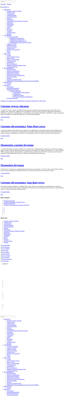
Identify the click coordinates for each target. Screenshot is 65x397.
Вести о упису (11, 58)
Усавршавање (17, 94)
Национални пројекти (13, 72)
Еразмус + (6, 295)
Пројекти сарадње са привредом (15, 75)
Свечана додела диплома (15, 106)
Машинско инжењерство (17, 38)
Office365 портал (11, 45)
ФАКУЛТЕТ (7, 9)
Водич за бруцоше (12, 64)
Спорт (8, 52)
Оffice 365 (6, 298)
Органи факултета (12, 16)
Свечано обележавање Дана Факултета (23, 126)
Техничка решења (12, 76)
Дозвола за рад (11, 12)
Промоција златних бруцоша (17, 145)
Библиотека (10, 19)
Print (2, 119)
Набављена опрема (18, 95)
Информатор (10, 62)
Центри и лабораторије (13, 71)
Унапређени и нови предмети (21, 92)
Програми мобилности (13, 88)
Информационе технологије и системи (20, 42)
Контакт (9, 34)
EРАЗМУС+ (7, 85)
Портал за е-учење (12, 46)
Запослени (10, 22)
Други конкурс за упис (13, 56)
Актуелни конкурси (12, 98)
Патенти (9, 78)
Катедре (9, 18)
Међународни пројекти (13, 74)
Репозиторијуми (11, 69)
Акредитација (11, 14)
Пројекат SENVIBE (15, 91)
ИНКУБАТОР (7, 82)
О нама (9, 55)
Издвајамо (10, 29)
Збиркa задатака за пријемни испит (16, 65)
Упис (5, 294)
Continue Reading (5, 117)
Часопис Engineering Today (14, 79)
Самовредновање (11, 15)
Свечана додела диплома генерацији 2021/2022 (16, 205)
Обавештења (10, 24)
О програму (10, 86)
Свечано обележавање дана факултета (22, 182)
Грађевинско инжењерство (17, 39)
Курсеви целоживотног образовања (23, 96)
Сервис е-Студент (12, 44)
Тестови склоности (12, 66)
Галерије (9, 31)
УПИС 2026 (7, 54)
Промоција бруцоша (12, 165)
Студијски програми (12, 36)
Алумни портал (11, 32)
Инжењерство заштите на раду (18, 41)
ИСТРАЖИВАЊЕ (9, 68)
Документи (10, 25)
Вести (8, 28)
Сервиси (9, 26)
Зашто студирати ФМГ (13, 59)
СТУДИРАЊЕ (7, 35)
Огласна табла (11, 48)
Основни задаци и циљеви (14, 11)
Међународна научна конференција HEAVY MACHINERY (23, 81)
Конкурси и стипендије (13, 49)
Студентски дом (11, 61)
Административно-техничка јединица (17, 21)
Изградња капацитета (13, 89)
